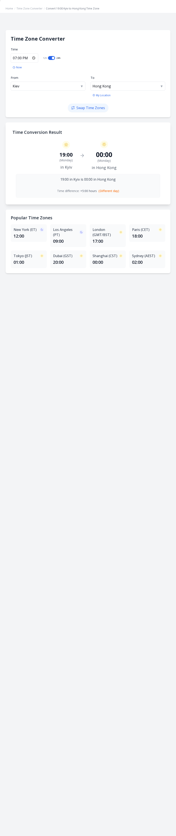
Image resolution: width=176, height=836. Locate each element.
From (14, 78)
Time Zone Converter (29, 8)
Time (14, 49)
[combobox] (48, 86)
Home (9, 8)
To (92, 78)
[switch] (51, 58)
